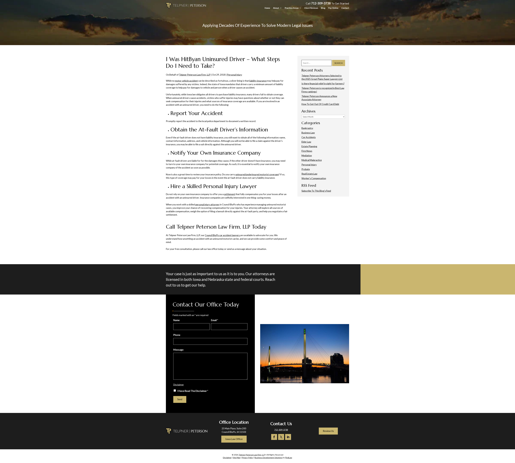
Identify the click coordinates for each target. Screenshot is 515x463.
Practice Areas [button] (292, 8)
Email (214, 320)
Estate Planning (309, 146)
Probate (305, 169)
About (276, 8)
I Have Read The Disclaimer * (192, 390)
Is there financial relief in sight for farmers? (322, 83)
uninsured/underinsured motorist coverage (257, 174)
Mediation (306, 155)
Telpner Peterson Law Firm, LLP (194, 74)
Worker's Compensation (313, 178)
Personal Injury (234, 74)
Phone (176, 334)
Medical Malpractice (311, 160)
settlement (229, 194)
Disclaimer (178, 384)
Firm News (306, 151)
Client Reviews (311, 8)
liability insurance (258, 80)
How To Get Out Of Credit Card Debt (320, 104)
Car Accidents (308, 137)
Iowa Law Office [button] (234, 438)
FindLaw (288, 457)
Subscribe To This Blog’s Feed (316, 190)
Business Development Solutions (268, 457)
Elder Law (306, 141)
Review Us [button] (328, 430)
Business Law (308, 132)
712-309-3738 (321, 3)
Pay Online (333, 8)
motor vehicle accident (186, 80)
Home (267, 8)
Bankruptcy (307, 128)
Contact (345, 8)
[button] (512, 443)
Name (176, 320)
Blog (323, 8)
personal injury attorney (207, 204)
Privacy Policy (247, 457)
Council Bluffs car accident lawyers (222, 235)
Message (178, 349)
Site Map (236, 457)
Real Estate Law (309, 173)
